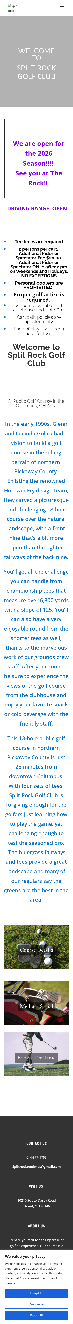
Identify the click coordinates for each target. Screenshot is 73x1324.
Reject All (36, 1315)
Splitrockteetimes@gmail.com (36, 1166)
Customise (36, 1304)
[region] (36, 1287)
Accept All (36, 1293)
